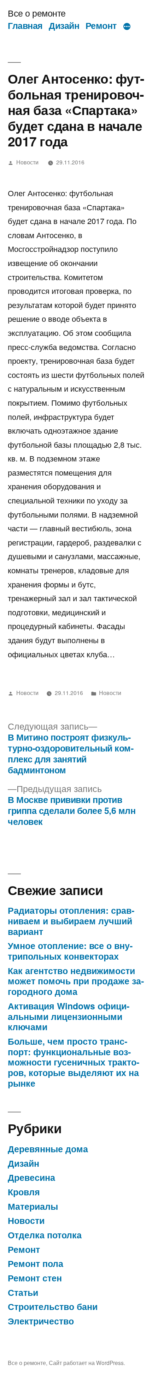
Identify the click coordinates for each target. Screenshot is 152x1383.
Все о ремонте (37, 13)
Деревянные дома (48, 1148)
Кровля (24, 1191)
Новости (27, 162)
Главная (25, 25)
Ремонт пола (35, 1263)
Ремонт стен (35, 1278)
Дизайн (64, 25)
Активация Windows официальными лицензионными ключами (68, 1016)
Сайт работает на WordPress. (87, 1362)
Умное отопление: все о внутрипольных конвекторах (70, 950)
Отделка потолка (45, 1234)
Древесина (31, 1177)
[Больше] (127, 27)
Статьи (23, 1292)
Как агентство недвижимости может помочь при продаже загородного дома (76, 981)
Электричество (41, 1321)
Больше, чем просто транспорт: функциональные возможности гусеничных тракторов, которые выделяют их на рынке (73, 1062)
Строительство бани (53, 1306)
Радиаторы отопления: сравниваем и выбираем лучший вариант (71, 920)
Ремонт (101, 25)
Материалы (33, 1206)
